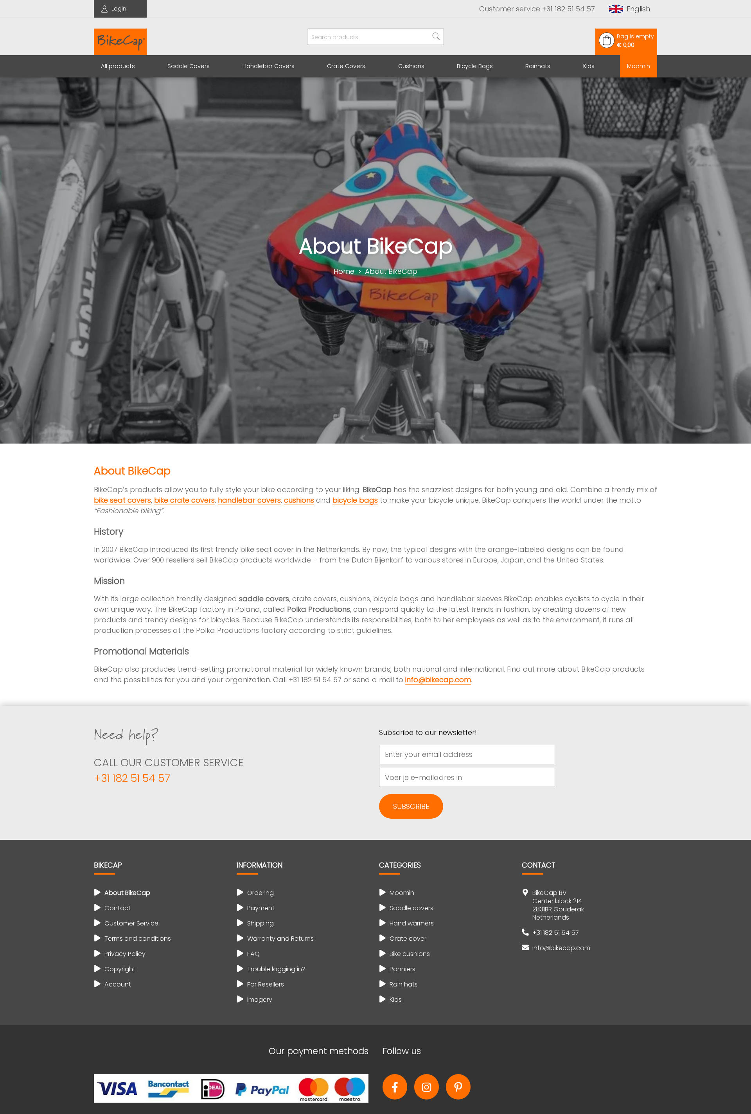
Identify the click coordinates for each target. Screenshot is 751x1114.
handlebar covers (249, 500)
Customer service (537, 9)
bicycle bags (355, 500)
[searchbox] (375, 37)
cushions (299, 500)
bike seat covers (122, 500)
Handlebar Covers (269, 66)
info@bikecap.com (438, 680)
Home (344, 271)
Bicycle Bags (475, 66)
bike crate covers (184, 500)
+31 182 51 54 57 (132, 778)
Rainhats (537, 66)
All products (118, 66)
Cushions (411, 66)
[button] (629, 9)
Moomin (638, 66)
